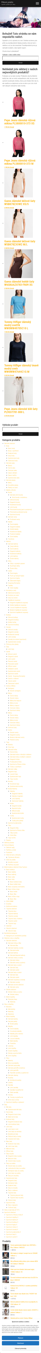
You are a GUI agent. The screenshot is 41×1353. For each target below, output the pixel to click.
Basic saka (11, 877)
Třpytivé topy (12, 923)
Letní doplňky (12, 1048)
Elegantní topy (12, 772)
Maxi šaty (9, 1141)
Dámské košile (14, 950)
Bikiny (10, 483)
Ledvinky (10, 1046)
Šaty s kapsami (13, 1205)
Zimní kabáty (14, 536)
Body (7, 446)
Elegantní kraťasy (13, 620)
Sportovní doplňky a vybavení (15, 1102)
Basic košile (13, 891)
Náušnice (11, 1014)
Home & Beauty (9, 845)
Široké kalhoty (14, 558)
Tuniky (12, 816)
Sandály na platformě (16, 1090)
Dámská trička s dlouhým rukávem (20, 754)
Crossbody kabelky (16, 1031)
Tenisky (10, 1095)
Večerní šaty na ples (14, 1161)
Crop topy (11, 747)
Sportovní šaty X (11, 1234)
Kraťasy (8, 615)
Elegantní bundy (15, 502)
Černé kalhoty (14, 549)
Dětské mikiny (14, 994)
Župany (8, 840)
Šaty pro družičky (13, 1176)
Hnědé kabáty (14, 529)
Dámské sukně (14, 970)
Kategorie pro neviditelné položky (16, 936)
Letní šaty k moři (13, 1129)
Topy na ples (14, 779)
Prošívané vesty (15, 519)
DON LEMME (9, 901)
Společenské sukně (14, 671)
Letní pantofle (14, 1070)
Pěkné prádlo (7, 2)
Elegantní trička (14, 759)
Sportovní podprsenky (14, 823)
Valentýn (9, 926)
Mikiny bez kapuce (15, 701)
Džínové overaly (13, 630)
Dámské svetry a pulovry (17, 962)
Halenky (12, 791)
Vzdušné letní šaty (13, 1139)
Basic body (11, 448)
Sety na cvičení (12, 598)
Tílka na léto (13, 833)
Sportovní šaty (10, 1203)
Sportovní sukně (13, 674)
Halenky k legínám (17, 796)
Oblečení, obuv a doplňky (11, 938)
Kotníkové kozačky (15, 1080)
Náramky (11, 1011)
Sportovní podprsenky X (13, 1232)
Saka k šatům (12, 475)
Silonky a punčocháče (15, 1053)
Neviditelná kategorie (10, 933)
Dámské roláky (12, 769)
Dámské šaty (14, 967)
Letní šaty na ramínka (14, 1131)
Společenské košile (18, 813)
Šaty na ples (10, 1154)
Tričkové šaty (12, 1207)
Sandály (10, 1085)
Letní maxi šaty (12, 1146)
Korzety (10, 781)
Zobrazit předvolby (20, 1348)
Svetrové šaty (12, 727)
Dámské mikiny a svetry (15, 958)
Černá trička (13, 752)
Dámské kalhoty (13, 544)
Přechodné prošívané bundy (18, 512)
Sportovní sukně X (11, 1237)
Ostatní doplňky (13, 1051)
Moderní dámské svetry (17, 737)
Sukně (8, 652)
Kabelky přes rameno (16, 1034)
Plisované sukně (13, 664)
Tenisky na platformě (16, 1097)
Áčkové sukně (12, 654)
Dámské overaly (15, 982)
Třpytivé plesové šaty (16, 1195)
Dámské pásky (12, 1021)
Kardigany (11, 688)
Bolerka (10, 745)
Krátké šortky (12, 622)
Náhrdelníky (11, 1009)
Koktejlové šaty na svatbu (16, 1171)
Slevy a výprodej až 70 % (11, 1210)
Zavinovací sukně (13, 683)
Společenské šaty (11, 1178)
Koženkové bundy (15, 505)
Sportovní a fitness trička (17, 764)
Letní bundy (13, 507)
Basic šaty (11, 879)
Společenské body (13, 458)
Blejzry (10, 465)
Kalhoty (8, 541)
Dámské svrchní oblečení (16, 985)
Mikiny (10, 693)
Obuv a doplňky (9, 1004)
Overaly (8, 627)
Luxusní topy (14, 774)
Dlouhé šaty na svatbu (15, 1166)
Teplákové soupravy (14, 600)
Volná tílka (13, 835)
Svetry (10, 730)
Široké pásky (14, 1024)
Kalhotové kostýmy (14, 593)
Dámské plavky (10, 480)
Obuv (7, 1058)
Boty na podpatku (13, 1063)
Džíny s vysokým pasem (17, 563)
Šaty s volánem (13, 1190)
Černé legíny (14, 573)
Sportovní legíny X (11, 1225)
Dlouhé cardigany (15, 691)
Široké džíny (13, 568)
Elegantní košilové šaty (15, 1122)
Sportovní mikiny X (12, 1227)
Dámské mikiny (14, 960)
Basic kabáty (12, 872)
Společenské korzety (16, 786)
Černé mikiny (14, 696)
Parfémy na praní (13, 865)
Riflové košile (16, 811)
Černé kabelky (14, 1029)
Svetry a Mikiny (10, 686)
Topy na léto (12, 838)
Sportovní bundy (15, 514)
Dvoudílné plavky (13, 485)
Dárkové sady (10, 847)
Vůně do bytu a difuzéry (13, 855)
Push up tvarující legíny (17, 576)
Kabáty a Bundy (11, 490)
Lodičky (10, 1082)
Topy (7, 742)
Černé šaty (9, 1112)
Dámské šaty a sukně (14, 965)
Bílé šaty (8, 1107)
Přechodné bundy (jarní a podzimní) (21, 509)
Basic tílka (13, 894)
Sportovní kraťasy (13, 625)
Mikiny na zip (14, 703)
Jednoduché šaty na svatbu (16, 1168)
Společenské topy (15, 776)
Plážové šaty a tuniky (14, 1136)
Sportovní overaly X (12, 1229)
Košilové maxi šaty (14, 1144)
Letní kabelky (14, 1036)
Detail (12, 127)
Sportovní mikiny (15, 710)
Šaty (7, 647)
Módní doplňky (10, 997)
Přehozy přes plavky (12, 644)
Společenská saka (13, 478)
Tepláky (10, 585)
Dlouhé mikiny (14, 698)
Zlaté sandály (14, 1092)
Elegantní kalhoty (15, 551)
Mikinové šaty (10, 1149)
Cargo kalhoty (14, 546)
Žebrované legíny (15, 581)
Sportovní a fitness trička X (14, 1215)
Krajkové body (12, 453)
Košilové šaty (10, 1119)
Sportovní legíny (15, 578)
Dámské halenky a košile (15, 948)
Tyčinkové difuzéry (13, 857)
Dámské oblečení (9, 443)
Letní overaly (12, 637)
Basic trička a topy (13, 889)
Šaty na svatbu (10, 1163)
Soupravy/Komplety (14, 583)
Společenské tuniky (18, 818)
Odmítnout (20, 1343)
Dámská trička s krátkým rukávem (20, 757)
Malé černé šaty (13, 1117)
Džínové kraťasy (13, 617)
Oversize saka (12, 470)
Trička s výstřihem (15, 767)
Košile (12, 803)
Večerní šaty (12, 1200)
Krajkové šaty (12, 1185)
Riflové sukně (12, 666)
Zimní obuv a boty (13, 1100)
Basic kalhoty (12, 874)
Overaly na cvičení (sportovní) (17, 639)
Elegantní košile (16, 806)
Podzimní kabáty (15, 534)
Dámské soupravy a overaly (16, 980)
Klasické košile (16, 808)
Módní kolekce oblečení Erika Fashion (15, 867)
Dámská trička (12, 750)
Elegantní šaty (12, 1180)
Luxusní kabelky (15, 1038)
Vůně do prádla (10, 860)
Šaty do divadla (12, 1188)
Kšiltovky (12, 1002)
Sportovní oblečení (10, 1212)
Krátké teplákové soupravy (18, 605)
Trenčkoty (11, 539)
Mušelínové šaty (13, 1134)
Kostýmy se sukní (13, 595)
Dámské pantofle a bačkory (16, 1068)
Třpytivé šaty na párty (16, 1198)
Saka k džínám (12, 473)
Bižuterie (8, 1007)
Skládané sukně (13, 669)
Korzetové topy (14, 784)
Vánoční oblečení (11, 928)
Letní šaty (11, 649)
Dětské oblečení (11, 989)
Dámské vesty (12, 517)
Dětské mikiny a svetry (15, 992)
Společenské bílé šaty (15, 1109)
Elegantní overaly (13, 632)
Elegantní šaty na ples (15, 1156)
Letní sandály (14, 1087)
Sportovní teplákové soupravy (19, 612)
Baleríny (10, 1060)
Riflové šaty (9, 1151)
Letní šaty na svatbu (14, 1173)
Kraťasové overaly (13, 634)
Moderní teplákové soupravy (18, 610)
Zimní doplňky (12, 1056)
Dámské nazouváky (14, 1065)
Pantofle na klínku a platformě (19, 1073)
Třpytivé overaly (13, 916)
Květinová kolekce (11, 906)
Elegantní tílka (14, 828)
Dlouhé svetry (14, 732)
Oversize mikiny (15, 708)
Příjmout (20, 1338)
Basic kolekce (10, 869)
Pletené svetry (14, 740)
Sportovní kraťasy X (12, 1222)
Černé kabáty (14, 524)
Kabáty (10, 522)
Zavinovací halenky (17, 801)
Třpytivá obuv (12, 911)
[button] (38, 1322)
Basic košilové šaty (16, 882)
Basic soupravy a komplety (16, 887)
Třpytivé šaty (12, 1193)
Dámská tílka (14, 945)
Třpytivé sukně (12, 921)
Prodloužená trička (15, 762)
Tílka (9, 825)
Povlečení (9, 852)
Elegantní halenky (17, 794)
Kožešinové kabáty (15, 532)
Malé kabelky (14, 1041)
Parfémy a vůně (11, 850)
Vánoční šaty (12, 931)
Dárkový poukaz (9, 843)
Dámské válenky (13, 1075)
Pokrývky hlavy (12, 999)
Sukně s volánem (13, 678)
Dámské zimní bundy (16, 495)
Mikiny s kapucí (14, 705)
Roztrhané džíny (15, 566)
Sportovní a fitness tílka (17, 830)
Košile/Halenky (12, 789)
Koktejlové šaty (12, 1183)
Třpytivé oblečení (11, 909)
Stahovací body (13, 461)
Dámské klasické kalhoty (17, 955)
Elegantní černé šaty (14, 1114)
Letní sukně (11, 659)
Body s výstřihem (13, 451)
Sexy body (11, 456)
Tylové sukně (12, 681)
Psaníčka (13, 1043)
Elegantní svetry (15, 735)
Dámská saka (10, 463)
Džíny (9, 561)
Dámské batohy (13, 1019)
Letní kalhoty (14, 556)
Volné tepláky (14, 588)
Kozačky (10, 1078)
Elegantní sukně (13, 656)
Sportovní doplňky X (12, 1217)
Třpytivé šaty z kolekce (15, 918)
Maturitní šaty (12, 1158)
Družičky (8, 904)
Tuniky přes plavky (17, 821)
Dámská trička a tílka (14, 943)
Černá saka (11, 468)
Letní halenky (16, 798)
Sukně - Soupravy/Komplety (16, 676)
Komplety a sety (11, 590)
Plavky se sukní (13, 487)
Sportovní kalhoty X (12, 1220)
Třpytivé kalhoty (13, 914)
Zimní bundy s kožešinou (19, 497)
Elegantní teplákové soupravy (19, 603)
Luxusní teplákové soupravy (18, 607)
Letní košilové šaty (13, 1124)
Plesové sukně (12, 661)
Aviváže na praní (13, 862)
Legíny (10, 571)
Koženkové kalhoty (15, 554)
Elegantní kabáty (15, 527)
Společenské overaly (14, 642)
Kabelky (10, 1026)
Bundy (10, 492)
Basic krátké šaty (15, 884)
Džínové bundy (14, 500)
